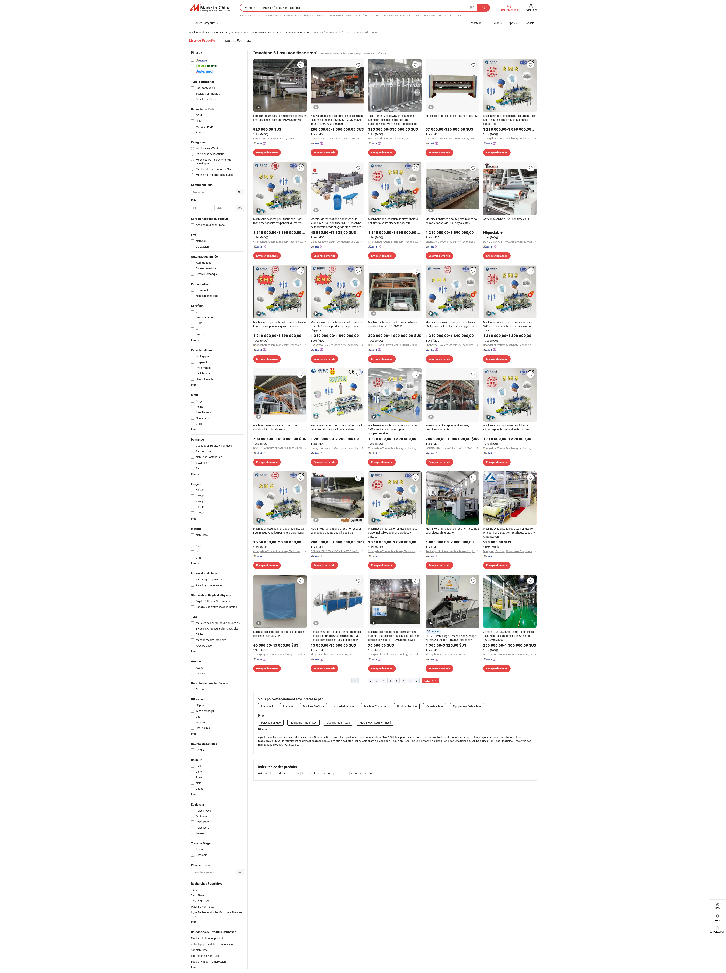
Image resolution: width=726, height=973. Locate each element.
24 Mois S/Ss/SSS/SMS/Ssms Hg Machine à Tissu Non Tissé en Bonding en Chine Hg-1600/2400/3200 (509, 635)
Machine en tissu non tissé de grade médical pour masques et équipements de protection (279, 530)
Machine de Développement (207, 938)
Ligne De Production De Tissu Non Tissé (434, 15)
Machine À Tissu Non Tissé (367, 15)
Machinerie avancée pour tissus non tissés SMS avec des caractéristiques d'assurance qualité (508, 326)
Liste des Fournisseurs (239, 40)
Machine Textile (273, 15)
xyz (372, 773)
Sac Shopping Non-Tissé (205, 956)
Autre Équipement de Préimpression (212, 944)
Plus (261, 729)
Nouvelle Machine (344, 706)
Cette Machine (434, 706)
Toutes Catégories (204, 23)
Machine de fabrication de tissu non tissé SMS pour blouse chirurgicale (452, 530)
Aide (496, 23)
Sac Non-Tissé (199, 950)
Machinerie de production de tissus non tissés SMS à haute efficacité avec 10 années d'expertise (509, 119)
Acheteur (475, 23)
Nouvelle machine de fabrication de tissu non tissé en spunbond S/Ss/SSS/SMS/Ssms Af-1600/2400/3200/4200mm (337, 119)
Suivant (429, 680)
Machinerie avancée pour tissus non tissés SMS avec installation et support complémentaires (392, 429)
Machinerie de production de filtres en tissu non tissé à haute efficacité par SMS (393, 221)
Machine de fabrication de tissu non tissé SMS (452, 116)
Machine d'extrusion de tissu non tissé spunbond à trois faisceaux (275, 427)
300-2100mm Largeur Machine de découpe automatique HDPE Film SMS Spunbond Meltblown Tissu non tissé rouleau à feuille (451, 638)
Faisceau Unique (292, 15)
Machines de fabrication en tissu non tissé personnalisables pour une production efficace (392, 532)
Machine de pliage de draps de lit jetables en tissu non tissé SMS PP (278, 634)
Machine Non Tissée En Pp (397, 15)
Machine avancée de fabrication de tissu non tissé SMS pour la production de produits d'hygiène (337, 326)
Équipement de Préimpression (208, 961)
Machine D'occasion (375, 706)
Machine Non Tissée (340, 15)
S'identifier (531, 10)
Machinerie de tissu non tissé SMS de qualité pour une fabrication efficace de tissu (336, 427)
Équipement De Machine (467, 706)
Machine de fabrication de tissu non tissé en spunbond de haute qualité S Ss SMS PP (336, 530)
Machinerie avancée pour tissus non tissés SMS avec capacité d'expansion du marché (278, 221)
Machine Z (267, 706)
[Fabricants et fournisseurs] (209, 8)
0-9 (260, 773)
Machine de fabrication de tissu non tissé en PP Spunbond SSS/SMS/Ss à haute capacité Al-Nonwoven (509, 532)
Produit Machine (407, 706)
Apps (512, 23)
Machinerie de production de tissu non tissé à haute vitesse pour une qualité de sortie (279, 324)
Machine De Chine (313, 706)
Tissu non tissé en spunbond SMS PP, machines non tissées (447, 427)
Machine (288, 706)
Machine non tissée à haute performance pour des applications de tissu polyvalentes (452, 221)
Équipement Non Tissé (315, 15)
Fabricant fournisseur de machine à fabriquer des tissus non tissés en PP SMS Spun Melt (279, 118)
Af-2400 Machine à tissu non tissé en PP (506, 219)
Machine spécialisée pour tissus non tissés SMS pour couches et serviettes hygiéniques (451, 324)
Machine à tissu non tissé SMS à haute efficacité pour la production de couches (506, 427)
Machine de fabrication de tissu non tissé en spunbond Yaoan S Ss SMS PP (393, 324)
